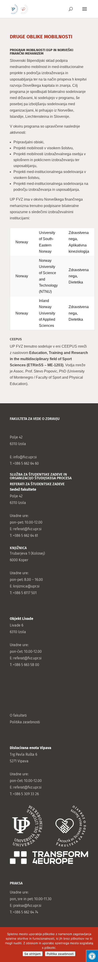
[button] (84, 11)
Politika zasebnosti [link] (25, 722)
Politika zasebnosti (60, 954)
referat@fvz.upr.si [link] (27, 529)
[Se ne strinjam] (92, 944)
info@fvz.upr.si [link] (25, 457)
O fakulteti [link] (18, 715)
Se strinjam (32, 954)
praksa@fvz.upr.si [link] (27, 905)
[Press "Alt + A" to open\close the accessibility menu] (92, 956)
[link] (19, 9)
